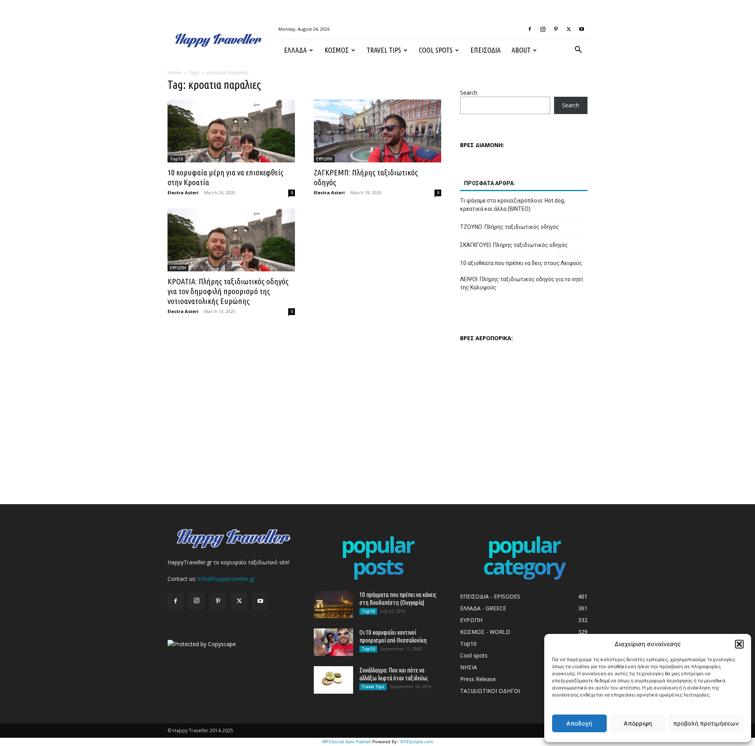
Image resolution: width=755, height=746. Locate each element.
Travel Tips (383, 50)
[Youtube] (581, 29)
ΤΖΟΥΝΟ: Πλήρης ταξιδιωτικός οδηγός (509, 227)
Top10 (176, 159)
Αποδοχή (579, 723)
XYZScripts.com (416, 741)
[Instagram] (543, 29)
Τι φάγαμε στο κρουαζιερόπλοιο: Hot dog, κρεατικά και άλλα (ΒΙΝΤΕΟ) (512, 204)
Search (468, 92)
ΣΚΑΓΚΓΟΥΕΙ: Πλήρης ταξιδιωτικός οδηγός (514, 245)
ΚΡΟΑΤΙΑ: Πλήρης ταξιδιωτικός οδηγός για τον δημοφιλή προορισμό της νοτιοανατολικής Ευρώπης (228, 291)
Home (174, 72)
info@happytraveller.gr (226, 578)
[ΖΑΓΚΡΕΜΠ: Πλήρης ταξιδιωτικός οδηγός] (377, 130)
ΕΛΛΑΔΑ (295, 50)
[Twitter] (569, 29)
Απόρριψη (638, 723)
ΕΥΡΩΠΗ (324, 159)
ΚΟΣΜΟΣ (336, 50)
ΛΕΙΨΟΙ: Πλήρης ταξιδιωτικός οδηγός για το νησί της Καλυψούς (521, 283)
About (521, 50)
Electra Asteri (183, 192)
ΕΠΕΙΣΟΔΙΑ (485, 50)
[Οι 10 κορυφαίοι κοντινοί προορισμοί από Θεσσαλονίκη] (333, 642)
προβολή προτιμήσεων (706, 723)
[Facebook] (530, 29)
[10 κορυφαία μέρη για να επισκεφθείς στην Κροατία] (231, 130)
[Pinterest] (556, 29)
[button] (739, 644)
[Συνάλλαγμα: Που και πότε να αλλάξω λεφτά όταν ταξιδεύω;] (333, 680)
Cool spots (436, 50)
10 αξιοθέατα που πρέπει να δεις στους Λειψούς (521, 263)
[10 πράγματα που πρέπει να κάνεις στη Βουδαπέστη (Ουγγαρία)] (333, 604)
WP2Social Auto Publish (346, 741)
